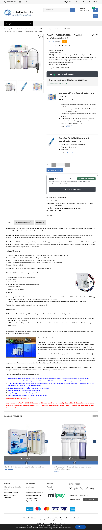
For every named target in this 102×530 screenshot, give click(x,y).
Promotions (47, 520)
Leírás (8, 222)
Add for (66, 126)
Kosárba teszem (56, 170)
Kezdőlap (7, 29)
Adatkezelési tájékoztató (11, 492)
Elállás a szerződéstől (32, 498)
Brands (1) (40, 222)
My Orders (55, 520)
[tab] (8, 222)
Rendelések (50, 487)
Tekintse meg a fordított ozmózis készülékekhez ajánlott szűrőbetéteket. (28, 268)
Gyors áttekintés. (46, 441)
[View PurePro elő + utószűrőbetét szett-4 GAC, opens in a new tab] (66, 96)
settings (68, 528)
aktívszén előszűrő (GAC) (20, 258)
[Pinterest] (60, 210)
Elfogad (80, 527)
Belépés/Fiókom (68, 2)
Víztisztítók (16, 29)
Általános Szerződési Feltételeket (10, 496)
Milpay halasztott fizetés (33, 501)
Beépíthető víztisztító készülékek (33, 29)
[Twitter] (56, 210)
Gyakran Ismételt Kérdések (34, 495)
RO (74, 208)
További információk (23, 222)
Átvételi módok (30, 487)
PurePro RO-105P (90, 358)
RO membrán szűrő (18, 262)
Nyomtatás (52, 197)
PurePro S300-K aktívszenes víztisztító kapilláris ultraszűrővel (24, 467)
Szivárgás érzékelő (14, 383)
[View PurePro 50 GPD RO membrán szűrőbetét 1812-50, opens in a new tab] (80, 141)
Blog (41, 520)
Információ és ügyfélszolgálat (12, 487)
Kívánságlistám (93, 2)
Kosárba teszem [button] (29, 459)
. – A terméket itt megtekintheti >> (25, 390)
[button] (40, 37)
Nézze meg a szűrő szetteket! (17, 320)
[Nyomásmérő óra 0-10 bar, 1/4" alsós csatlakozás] (93, 35)
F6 (73, 123)
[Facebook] (58, 210)
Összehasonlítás (81, 2)
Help (61, 520)
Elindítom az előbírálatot (72, 189)
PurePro (49, 215)
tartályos (78, 208)
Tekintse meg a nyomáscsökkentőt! (53, 370)
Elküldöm (63, 197)
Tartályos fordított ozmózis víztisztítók (58, 29)
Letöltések (50, 490)
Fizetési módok (30, 490)
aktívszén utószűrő (18, 265)
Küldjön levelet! (26, 2)
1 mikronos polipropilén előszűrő (22, 260)
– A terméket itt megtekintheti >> (29, 388)
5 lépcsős (58, 208)
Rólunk (35, 2)
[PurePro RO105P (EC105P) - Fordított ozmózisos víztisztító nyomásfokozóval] (97, 35)
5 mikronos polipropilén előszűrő (22, 255)
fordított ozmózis (67, 208)
